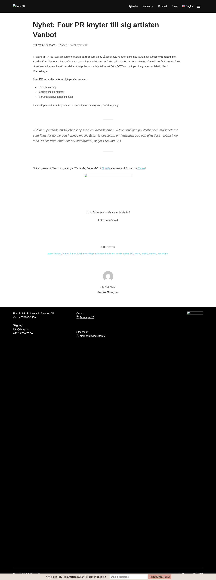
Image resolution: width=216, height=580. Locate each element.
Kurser (146, 6)
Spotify (106, 168)
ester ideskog (54, 253)
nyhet (126, 253)
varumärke (163, 253)
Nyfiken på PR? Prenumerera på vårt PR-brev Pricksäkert (76, 576)
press (137, 253)
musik (119, 253)
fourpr (65, 253)
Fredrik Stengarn (45, 45)
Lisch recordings (85, 253)
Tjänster (133, 6)
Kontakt (162, 6)
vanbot (152, 253)
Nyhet (63, 45)
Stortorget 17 (87, 317)
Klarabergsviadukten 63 (93, 336)
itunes (73, 253)
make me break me (105, 253)
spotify (145, 253)
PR (131, 253)
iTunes (141, 168)
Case (175, 6)
